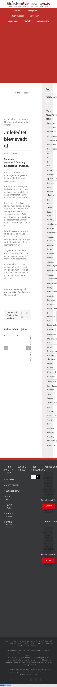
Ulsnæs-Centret (50, 409)
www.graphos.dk (13, 653)
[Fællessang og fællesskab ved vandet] (22, 496)
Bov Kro (48, 164)
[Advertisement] (28, 53)
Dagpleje (50, 183)
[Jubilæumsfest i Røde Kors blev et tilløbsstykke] (22, 565)
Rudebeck (51, 377)
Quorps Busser (50, 366)
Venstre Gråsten (50, 430)
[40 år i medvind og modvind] (22, 628)
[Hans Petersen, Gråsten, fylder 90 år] (22, 614)
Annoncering (36, 646)
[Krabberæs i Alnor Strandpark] (22, 595)
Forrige (17, 92)
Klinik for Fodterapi (51, 298)
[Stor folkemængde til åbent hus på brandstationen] (22, 621)
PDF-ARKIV (8, 498)
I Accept (48, 506)
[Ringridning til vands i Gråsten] (22, 547)
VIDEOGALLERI (9, 485)
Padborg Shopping (51, 357)
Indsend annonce (9, 515)
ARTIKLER (9, 479)
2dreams (51, 123)
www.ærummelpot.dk (28, 674)
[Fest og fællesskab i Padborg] (22, 533)
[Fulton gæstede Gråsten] (22, 502)
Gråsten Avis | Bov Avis (15, 292)
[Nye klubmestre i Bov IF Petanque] (22, 540)
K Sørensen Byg (51, 317)
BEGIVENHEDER (9, 491)
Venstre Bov (50, 422)
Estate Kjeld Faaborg (50, 216)
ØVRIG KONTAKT (9, 523)
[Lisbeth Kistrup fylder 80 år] (22, 605)
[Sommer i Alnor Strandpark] (22, 586)
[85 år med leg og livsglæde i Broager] (22, 517)
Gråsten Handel (50, 256)
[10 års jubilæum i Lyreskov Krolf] (22, 556)
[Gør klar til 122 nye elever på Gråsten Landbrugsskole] (22, 508)
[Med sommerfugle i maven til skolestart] (22, 579)
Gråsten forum (50, 247)
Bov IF (48, 155)
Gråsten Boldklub (51, 239)
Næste (26, 92)
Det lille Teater (50, 204)
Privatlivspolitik (48, 500)
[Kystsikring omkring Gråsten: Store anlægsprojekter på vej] (22, 572)
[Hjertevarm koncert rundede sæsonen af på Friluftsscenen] (22, 526)
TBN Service (50, 396)
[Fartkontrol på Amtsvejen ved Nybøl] (22, 478)
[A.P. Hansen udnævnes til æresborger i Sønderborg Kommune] (22, 487)
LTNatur (50, 329)
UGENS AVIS (9, 506)
